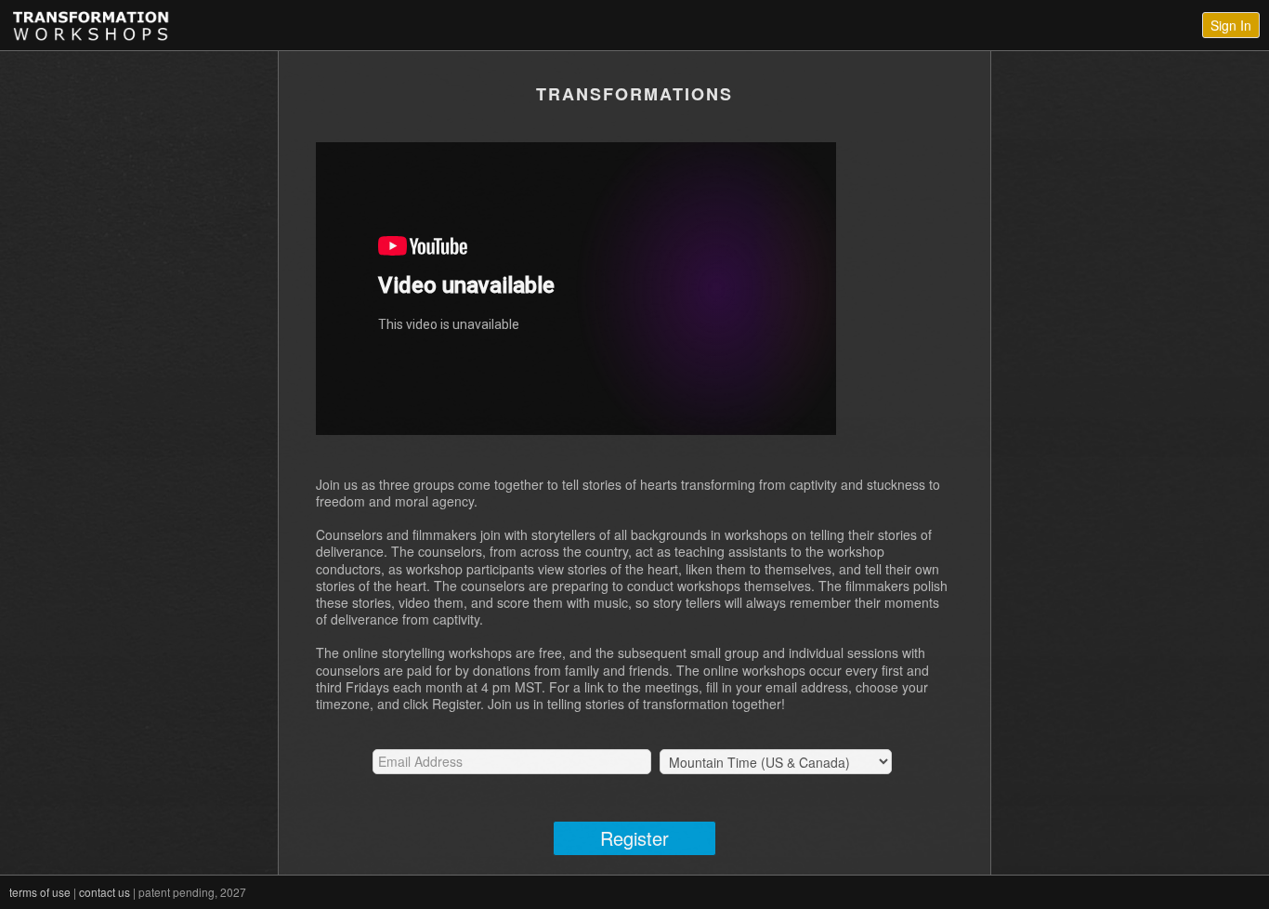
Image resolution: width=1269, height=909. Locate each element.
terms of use (40, 892)
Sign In (1230, 25)
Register (634, 837)
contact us (104, 892)
